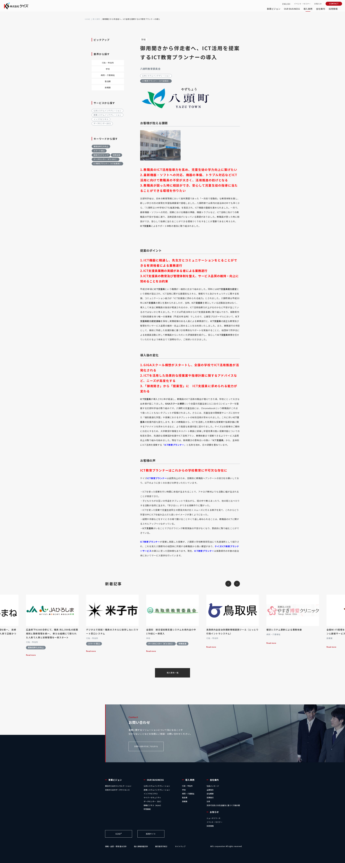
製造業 (108, 81)
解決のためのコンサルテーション (118, 786)
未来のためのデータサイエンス (117, 790)
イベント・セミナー (214, 822)
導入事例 (96, 19)
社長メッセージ (213, 786)
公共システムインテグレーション (156, 75)
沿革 (208, 801)
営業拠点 (210, 797)
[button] (228, 584)
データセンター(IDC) (102, 123)
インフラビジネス (101, 119)
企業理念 (210, 790)
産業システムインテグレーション (107, 115)
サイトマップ (180, 846)
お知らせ (214, 812)
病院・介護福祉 (108, 75)
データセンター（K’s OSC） (106, 159)
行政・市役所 (108, 62)
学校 (143, 39)
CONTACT (334, 3)
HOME (87, 19)
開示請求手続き (161, 846)
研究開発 (147, 809)
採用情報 (210, 826)
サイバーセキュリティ (152, 797)
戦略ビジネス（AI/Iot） (153, 805)
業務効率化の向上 (101, 146)
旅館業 (108, 87)
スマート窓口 (99, 150)
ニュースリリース (213, 818)
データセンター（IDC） (153, 801)
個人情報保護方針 (141, 846)
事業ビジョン (115, 779)
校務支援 (116, 155)
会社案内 (214, 779)
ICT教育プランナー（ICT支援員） (156, 81)
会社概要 (210, 793)
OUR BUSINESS (155, 779)
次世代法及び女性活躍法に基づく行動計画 (223, 805)
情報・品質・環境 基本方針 (116, 846)
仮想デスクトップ (101, 155)
